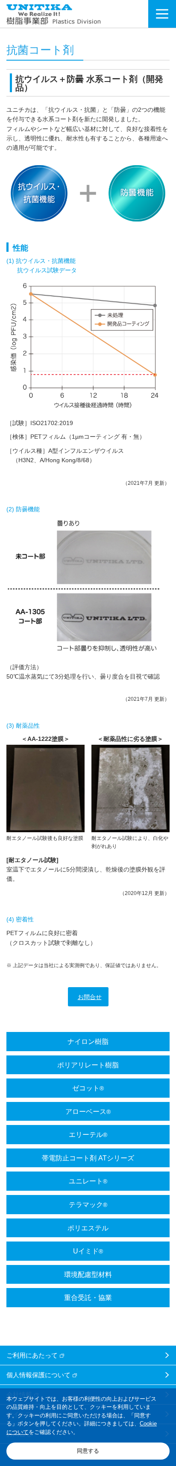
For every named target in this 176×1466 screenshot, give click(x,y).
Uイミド (88, 1251)
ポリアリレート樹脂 (88, 1065)
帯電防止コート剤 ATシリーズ (88, 1158)
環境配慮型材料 (88, 1274)
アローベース (88, 1111)
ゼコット (88, 1088)
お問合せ (90, 997)
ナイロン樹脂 (88, 1041)
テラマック (88, 1204)
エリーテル (88, 1134)
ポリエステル (88, 1228)
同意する (88, 1451)
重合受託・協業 (88, 1297)
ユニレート (88, 1181)
